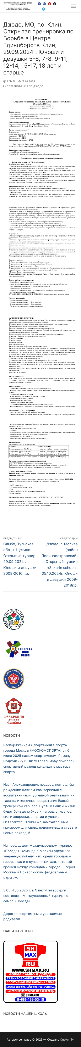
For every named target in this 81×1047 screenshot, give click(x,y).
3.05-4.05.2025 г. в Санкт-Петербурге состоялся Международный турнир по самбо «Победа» (35, 895)
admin (10, 81)
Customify (67, 1039)
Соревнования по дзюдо (24, 86)
